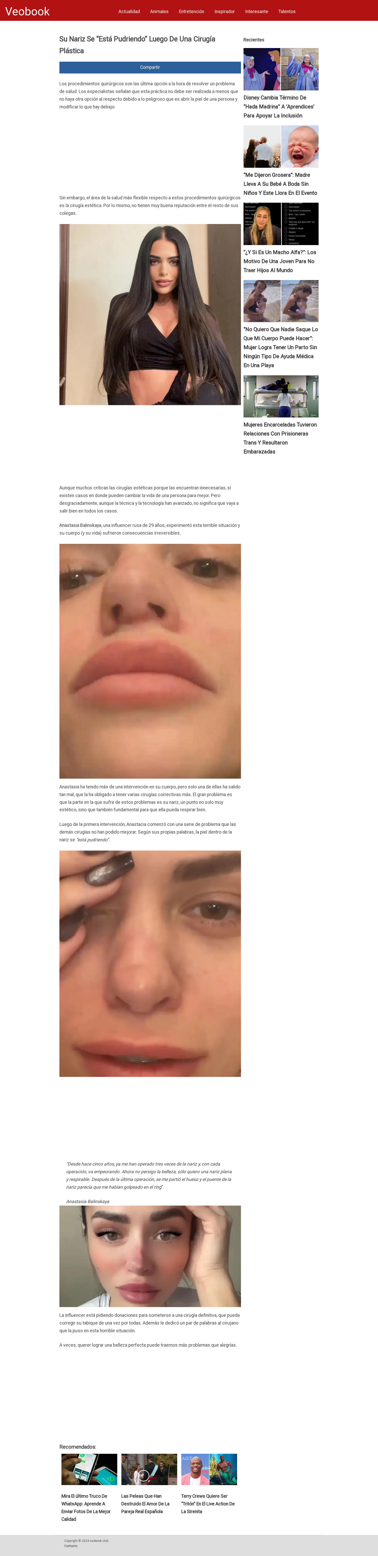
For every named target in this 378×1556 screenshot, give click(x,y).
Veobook (27, 11)
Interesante (256, 11)
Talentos (287, 11)
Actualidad (129, 11)
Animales (159, 11)
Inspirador (224, 11)
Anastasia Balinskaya (80, 525)
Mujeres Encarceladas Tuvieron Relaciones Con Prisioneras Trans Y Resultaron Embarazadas (280, 438)
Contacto (70, 1546)
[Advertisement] (150, 154)
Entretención (191, 11)
